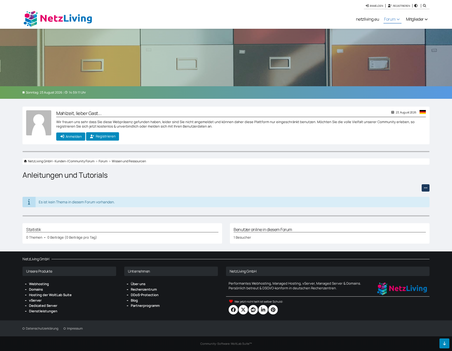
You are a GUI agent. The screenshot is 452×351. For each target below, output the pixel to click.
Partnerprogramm (145, 305)
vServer (35, 300)
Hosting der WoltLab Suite (50, 294)
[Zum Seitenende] (444, 343)
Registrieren (401, 6)
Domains (36, 289)
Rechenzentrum (144, 289)
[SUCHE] (425, 6)
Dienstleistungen (43, 311)
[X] (243, 309)
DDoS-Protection (145, 294)
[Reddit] (253, 309)
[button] (416, 6)
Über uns (138, 283)
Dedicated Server (43, 305)
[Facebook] (233, 309)
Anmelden (376, 6)
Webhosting (39, 283)
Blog (134, 300)
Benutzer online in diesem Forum (263, 229)
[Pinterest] (273, 309)
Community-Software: (226, 344)
